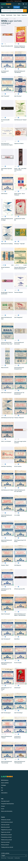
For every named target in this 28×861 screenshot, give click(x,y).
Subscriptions (4, 792)
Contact (3, 806)
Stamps (3, 15)
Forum (25, 7)
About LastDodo (5, 782)
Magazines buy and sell (6, 829)
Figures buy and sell (5, 832)
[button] (23, 4)
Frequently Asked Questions (7, 803)
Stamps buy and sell (5, 819)
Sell (8, 7)
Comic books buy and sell (7, 822)
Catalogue (16, 7)
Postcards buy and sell (6, 837)
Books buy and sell (5, 827)
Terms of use (3, 858)
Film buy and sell (5, 844)
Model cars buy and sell (6, 839)
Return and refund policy (6, 811)
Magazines (24, 15)
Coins (14, 15)
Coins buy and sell (5, 824)
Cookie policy (17, 858)
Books (18, 15)
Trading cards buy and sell (7, 847)
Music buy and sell (5, 842)
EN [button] (19, 4)
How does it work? (5, 801)
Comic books (9, 15)
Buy (2, 7)
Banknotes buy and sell (6, 834)
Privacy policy (10, 858)
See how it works (18, 1)
